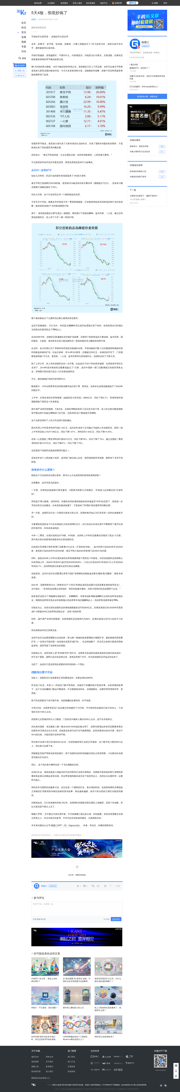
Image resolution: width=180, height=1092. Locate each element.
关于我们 (49, 1061)
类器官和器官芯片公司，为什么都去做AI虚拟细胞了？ (108, 979)
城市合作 (35, 1056)
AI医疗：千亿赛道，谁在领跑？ (44, 1007)
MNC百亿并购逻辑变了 (104, 1036)
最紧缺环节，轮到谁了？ (140, 68)
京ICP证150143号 (109, 1089)
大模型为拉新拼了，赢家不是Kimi (143, 195)
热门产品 (71, 1061)
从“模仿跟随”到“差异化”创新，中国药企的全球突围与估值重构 (77, 979)
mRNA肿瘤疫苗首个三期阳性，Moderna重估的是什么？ (76, 1038)
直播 (23, 37)
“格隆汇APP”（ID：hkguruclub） (65, 825)
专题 (23, 46)
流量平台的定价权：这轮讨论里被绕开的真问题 (147, 77)
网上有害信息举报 (140, 1085)
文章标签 (71, 1066)
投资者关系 (36, 1071)
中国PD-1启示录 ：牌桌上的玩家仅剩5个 (44, 979)
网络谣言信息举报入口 (40, 1078)
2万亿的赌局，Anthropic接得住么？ (144, 86)
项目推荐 (35, 1061)
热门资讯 (71, 1056)
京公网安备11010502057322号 (128, 1089)
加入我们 (49, 1071)
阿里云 (55, 1085)
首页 (23, 22)
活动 (23, 51)
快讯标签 (71, 1071)
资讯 (23, 32)
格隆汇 (34, 19)
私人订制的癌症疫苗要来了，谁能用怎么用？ (108, 1008)
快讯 (23, 27)
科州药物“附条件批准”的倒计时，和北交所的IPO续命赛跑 (43, 1038)
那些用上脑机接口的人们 (73, 1007)
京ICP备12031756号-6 (93, 1089)
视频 (23, 41)
